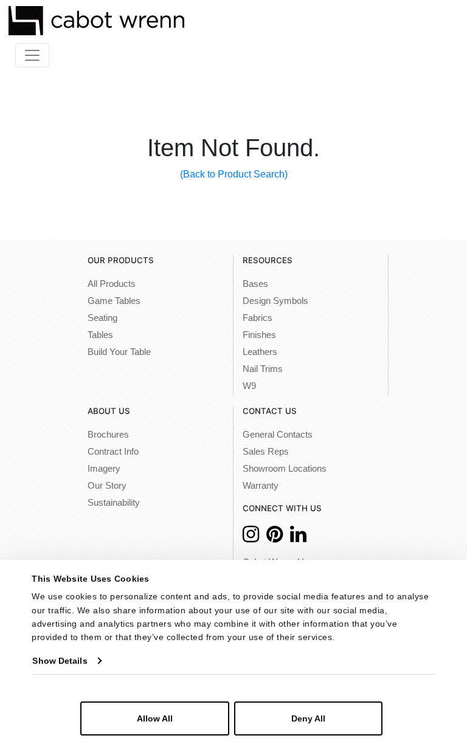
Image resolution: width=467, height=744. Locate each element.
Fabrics (257, 318)
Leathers (260, 352)
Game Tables (114, 301)
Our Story (107, 486)
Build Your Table (119, 352)
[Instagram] (251, 537)
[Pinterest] (274, 537)
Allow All (155, 718)
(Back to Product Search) (234, 174)
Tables (100, 335)
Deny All (308, 718)
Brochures (108, 434)
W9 (249, 386)
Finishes (259, 335)
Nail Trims (263, 369)
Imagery (104, 469)
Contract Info (113, 451)
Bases (255, 284)
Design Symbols (275, 301)
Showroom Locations (285, 469)
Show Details (59, 661)
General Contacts (278, 434)
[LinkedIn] (298, 537)
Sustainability (114, 503)
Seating (102, 318)
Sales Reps (266, 451)
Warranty (260, 486)
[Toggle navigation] (32, 55)
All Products (112, 284)
